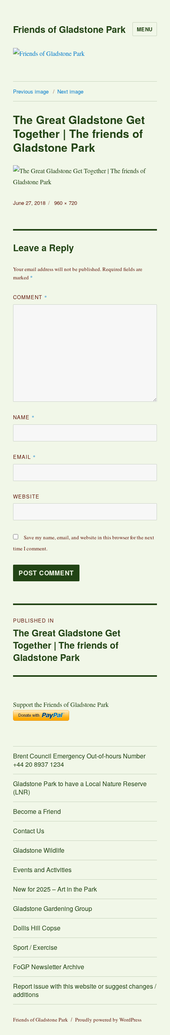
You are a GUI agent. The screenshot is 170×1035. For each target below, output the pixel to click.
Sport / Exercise (35, 947)
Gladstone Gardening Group (52, 908)
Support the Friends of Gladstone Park (61, 704)
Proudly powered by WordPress (108, 1019)
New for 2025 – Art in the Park (55, 889)
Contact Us (28, 830)
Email (24, 456)
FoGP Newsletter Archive (48, 966)
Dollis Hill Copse (36, 927)
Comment (30, 297)
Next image (70, 91)
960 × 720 (65, 202)
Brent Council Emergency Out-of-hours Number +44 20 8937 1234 (79, 760)
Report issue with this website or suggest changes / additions (84, 990)
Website (26, 496)
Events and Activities (42, 869)
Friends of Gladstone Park (69, 29)
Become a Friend (37, 811)
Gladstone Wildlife (38, 850)
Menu (145, 29)
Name (24, 417)
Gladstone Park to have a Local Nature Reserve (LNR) (80, 787)
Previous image (31, 91)
